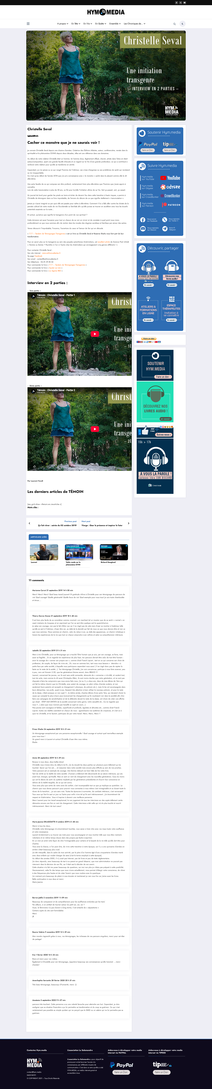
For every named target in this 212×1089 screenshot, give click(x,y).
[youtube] (184, 2)
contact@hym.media (34, 1072)
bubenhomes (32, 136)
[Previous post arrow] (29, 523)
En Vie (87, 23)
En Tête (75, 23)
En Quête (99, 23)
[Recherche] (175, 24)
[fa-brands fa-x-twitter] (180, 2)
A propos (61, 23)
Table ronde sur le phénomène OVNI (73, 563)
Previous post (71, 521)
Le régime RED (55, 270)
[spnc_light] (182, 24)
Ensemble (113, 23)
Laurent (34, 562)
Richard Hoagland (108, 562)
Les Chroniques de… (133, 23)
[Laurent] (44, 552)
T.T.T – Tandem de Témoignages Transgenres (47, 233)
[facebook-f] (176, 2)
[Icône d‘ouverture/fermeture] (28, 24)
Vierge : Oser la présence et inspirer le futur (102, 525)
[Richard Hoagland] (114, 552)
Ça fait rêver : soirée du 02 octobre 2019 (57, 525)
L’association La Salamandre (78, 1059)
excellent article (104, 242)
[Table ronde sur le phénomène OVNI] (79, 552)
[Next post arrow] (128, 523)
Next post (86, 521)
